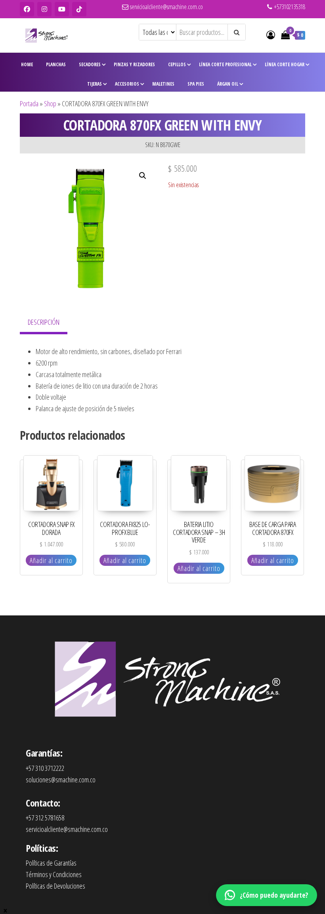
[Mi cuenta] (270, 34)
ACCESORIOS (127, 83)
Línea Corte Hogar (284, 64)
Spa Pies (195, 83)
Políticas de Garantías (51, 863)
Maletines (163, 83)
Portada (29, 103)
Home (27, 64)
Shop (50, 103)
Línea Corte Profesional (225, 64)
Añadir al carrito (51, 560)
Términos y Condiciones (54, 874)
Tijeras (94, 83)
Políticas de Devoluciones (55, 886)
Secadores (90, 64)
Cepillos (177, 64)
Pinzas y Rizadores (134, 64)
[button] (143, 176)
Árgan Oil (227, 83)
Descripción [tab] (43, 322)
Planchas (56, 64)
